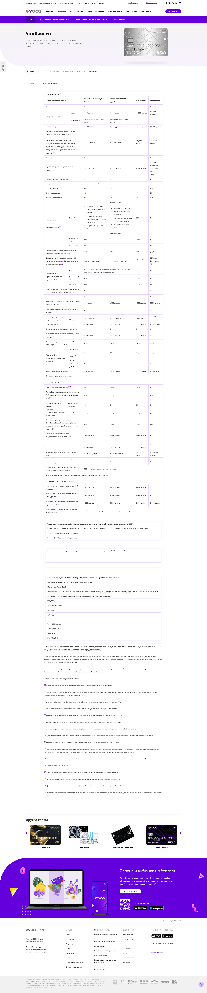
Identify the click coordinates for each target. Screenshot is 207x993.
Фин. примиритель (100, 955)
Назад (32, 71)
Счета (89, 11)
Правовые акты (71, 953)
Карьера (101, 3)
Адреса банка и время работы (162, 943)
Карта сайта (127, 962)
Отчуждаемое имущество (75, 962)
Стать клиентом (130, 891)
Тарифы (69, 958)
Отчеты (68, 948)
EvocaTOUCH (146, 11)
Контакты (154, 948)
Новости (86, 3)
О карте (31, 83)
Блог (93, 3)
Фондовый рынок (114, 11)
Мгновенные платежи (66, 3)
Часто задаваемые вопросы (133, 944)
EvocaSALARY (131, 11)
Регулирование (99, 946)
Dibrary (125, 953)
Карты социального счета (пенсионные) (91, 20)
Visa (84, 71)
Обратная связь (128, 958)
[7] (70, 253)
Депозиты (79, 11)
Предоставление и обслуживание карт (54, 20)
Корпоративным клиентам (47, 3)
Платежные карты (64, 11)
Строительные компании (74, 967)
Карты (30, 20)
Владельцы (70, 944)
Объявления (127, 948)
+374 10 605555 (157, 952)
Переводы (99, 11)
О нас (78, 3)
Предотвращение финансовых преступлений (105, 961)
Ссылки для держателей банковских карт (103, 968)
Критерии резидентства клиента (105, 941)
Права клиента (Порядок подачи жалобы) (105, 936)
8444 (153, 957)
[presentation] (26, 833)
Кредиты (49, 11)
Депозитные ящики (129, 939)
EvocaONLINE (173, 11)
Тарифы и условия (50, 83)
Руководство (70, 939)
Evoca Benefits (119, 20)
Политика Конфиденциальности (105, 951)
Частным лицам (31, 3)
